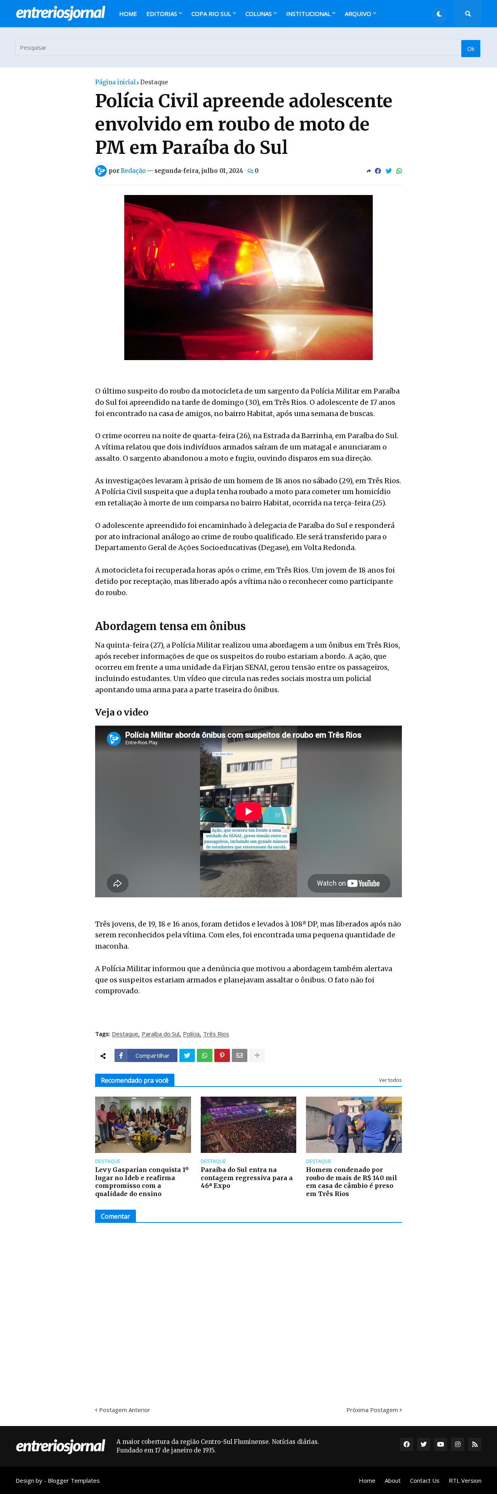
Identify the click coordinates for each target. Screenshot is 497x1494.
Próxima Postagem (372, 1410)
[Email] (239, 1055)
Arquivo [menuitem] (358, 13)
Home (367, 1480)
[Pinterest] (222, 1055)
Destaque (154, 82)
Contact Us (425, 1480)
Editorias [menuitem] (161, 13)
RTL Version (465, 1480)
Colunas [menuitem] (258, 13)
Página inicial (115, 82)
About (393, 1480)
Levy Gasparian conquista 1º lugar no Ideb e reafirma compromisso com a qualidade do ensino (142, 1182)
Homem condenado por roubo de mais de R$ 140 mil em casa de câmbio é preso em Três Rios (351, 1182)
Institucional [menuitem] (308, 13)
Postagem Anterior (124, 1410)
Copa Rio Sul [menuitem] (211, 13)
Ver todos (390, 1079)
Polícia (191, 1034)
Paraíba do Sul (160, 1034)
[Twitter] (389, 171)
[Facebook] (378, 171)
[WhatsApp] (399, 171)
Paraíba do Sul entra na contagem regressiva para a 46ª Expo (247, 1178)
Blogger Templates (74, 1480)
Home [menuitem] (128, 13)
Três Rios (216, 1034)
